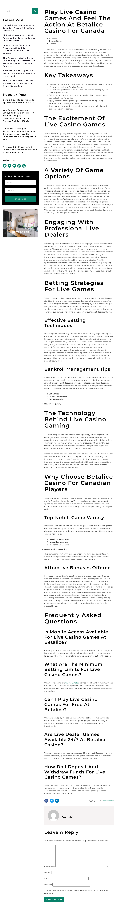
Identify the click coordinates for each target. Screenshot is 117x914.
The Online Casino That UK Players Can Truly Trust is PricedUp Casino (18, 83)
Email (47, 879)
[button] (46, 801)
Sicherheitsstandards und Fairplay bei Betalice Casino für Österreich (19, 38)
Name (47, 872)
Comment (49, 867)
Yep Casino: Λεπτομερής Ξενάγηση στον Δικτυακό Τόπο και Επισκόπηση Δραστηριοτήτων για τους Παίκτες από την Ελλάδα (19, 115)
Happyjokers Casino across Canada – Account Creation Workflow (18, 28)
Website (48, 885)
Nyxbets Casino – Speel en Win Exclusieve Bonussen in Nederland (19, 73)
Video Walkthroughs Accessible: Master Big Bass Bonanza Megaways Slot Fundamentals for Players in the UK (19, 134)
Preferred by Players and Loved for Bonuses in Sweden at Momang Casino (20, 149)
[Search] (35, 11)
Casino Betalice (72, 683)
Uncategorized (108, 801)
